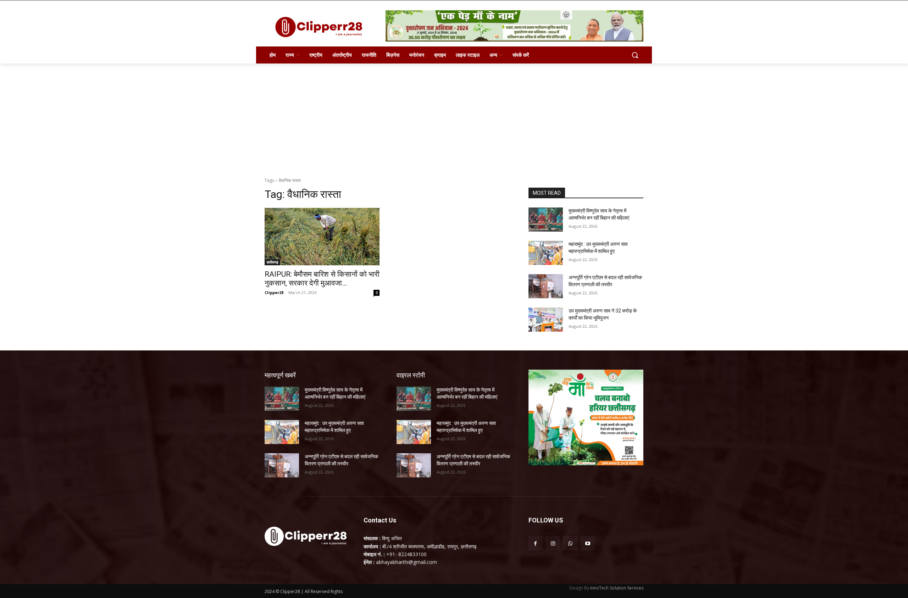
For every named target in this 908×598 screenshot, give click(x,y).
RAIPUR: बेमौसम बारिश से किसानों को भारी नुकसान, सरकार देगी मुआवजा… (322, 278)
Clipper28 (274, 292)
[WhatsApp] (570, 543)
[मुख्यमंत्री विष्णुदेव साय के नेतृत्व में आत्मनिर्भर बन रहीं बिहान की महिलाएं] (545, 219)
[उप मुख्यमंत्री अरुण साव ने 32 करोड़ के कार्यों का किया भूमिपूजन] (545, 320)
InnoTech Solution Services (616, 588)
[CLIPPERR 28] (321, 26)
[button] (634, 54)
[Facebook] (535, 543)
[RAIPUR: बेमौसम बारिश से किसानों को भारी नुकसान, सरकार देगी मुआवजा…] (322, 236)
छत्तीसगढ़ (272, 262)
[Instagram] (553, 543)
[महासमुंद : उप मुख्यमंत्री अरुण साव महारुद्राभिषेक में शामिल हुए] (545, 253)
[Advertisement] (454, 116)
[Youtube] (588, 543)
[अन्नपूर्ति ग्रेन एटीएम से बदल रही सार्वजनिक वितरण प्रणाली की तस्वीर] (545, 286)
